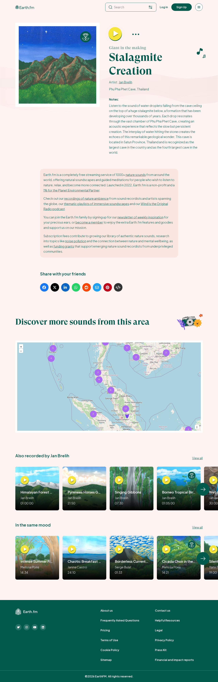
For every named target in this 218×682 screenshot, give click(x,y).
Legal (162, 630)
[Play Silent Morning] (213, 549)
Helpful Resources (171, 620)
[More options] (135, 34)
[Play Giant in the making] (115, 34)
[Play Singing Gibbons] (119, 480)
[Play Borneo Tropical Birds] (166, 480)
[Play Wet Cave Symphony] (213, 480)
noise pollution (75, 241)
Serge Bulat (123, 567)
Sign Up (181, 7)
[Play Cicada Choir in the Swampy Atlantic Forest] (166, 549)
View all (197, 458)
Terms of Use (113, 640)
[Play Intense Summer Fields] (24, 549)
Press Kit (164, 650)
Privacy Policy (168, 640)
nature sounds (136, 175)
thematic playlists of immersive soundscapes (96, 204)
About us (110, 611)
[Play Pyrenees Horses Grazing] (72, 480)
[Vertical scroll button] (203, 489)
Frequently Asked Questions (123, 620)
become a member (89, 222)
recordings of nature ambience (86, 198)
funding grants (63, 246)
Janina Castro (77, 567)
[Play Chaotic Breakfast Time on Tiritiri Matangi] (72, 549)
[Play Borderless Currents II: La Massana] (119, 549)
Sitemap (109, 660)
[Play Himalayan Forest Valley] (24, 480)
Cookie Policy (113, 650)
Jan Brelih (125, 82)
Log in (164, 7)
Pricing (108, 630)
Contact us (166, 611)
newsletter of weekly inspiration (140, 217)
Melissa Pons (29, 567)
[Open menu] (199, 7)
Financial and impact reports (178, 660)
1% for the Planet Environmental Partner (71, 190)
